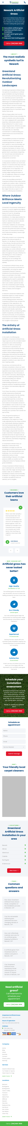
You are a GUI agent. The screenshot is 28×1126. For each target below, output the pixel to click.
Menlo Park (5, 1097)
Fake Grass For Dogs (8, 1073)
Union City (5, 1113)
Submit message (14, 754)
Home (4, 1048)
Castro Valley (6, 1091)
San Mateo (5, 1111)
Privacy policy (6, 1058)
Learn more (6, 1076)
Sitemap (4, 1060)
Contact (4, 1056)
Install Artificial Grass (8, 1069)
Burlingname (6, 1088)
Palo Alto (4, 1103)
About (4, 1052)
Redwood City (6, 1105)
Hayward (4, 1095)
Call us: (14, 43)
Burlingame (5, 1086)
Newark (4, 1101)
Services (4, 1054)
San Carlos (5, 1109)
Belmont (4, 1084)
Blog (3, 1050)
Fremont (4, 1093)
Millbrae (4, 1099)
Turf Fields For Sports (8, 1071)
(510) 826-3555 (6, 1017)
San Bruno (5, 1107)
